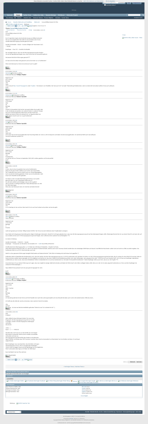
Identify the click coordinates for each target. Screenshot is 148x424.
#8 (16, 215)
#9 (16, 277)
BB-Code (84, 386)
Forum (18, 15)
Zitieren (8, 68)
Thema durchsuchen (21, 30)
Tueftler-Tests (27, 15)
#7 (16, 194)
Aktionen (19, 17)
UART (40, 243)
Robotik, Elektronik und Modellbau (22, 22)
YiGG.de (75, 381)
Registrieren (136, 3)
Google (93, 381)
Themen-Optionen (10, 30)
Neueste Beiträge (51, 15)
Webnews (135, 381)
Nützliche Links (27, 17)
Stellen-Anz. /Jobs (38, 15)
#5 (16, 144)
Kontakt (87, 411)
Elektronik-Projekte (72, 15)
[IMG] (83, 390)
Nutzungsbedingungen (129, 411)
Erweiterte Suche (138, 17)
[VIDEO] (84, 391)
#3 (16, 93)
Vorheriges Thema (69, 366)
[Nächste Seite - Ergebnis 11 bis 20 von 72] (22, 26)
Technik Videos (65, 17)
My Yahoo (95, 382)
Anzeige (30, 30)
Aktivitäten (57, 17)
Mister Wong (66, 381)
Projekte (33, 86)
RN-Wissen (61, 15)
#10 (17, 312)
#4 (16, 120)
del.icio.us (114, 381)
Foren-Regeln (84, 395)
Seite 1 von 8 (11, 25)
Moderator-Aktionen (38, 17)
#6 (16, 166)
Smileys (84, 388)
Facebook (42, 381)
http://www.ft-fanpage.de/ (20, 86)
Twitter (22, 381)
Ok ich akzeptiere (110, 1)
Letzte (25, 25)
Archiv (101, 411)
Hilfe (129, 3)
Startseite (10, 15)
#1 (44, 30)
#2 (16, 71)
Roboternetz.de (94, 411)
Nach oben (139, 362)
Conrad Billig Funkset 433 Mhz (19, 28)
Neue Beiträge (9, 17)
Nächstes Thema (79, 366)
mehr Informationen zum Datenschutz (93, 1)
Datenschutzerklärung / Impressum (112, 411)
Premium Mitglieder (48, 17)
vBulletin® (71, 418)
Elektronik (37, 22)
